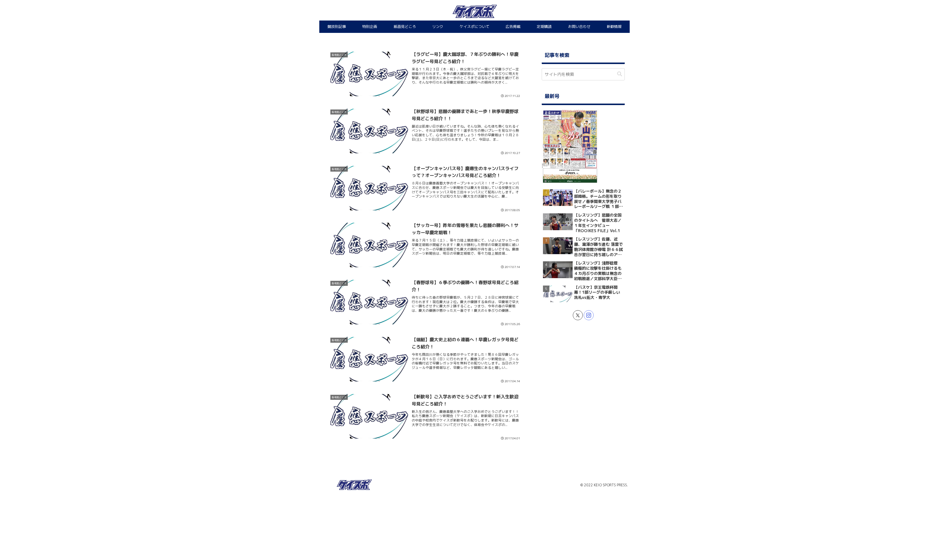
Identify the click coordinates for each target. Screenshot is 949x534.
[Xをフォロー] (578, 315)
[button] (619, 74)
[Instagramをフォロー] (589, 315)
